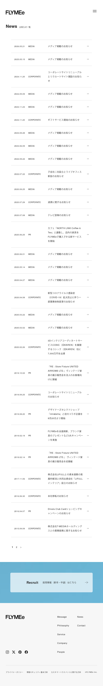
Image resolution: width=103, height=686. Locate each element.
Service (61, 634)
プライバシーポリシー (14, 672)
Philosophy (63, 625)
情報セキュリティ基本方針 (37, 672)
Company (62, 643)
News (80, 616)
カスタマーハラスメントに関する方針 (66, 672)
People (61, 651)
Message (62, 616)
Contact (81, 625)
